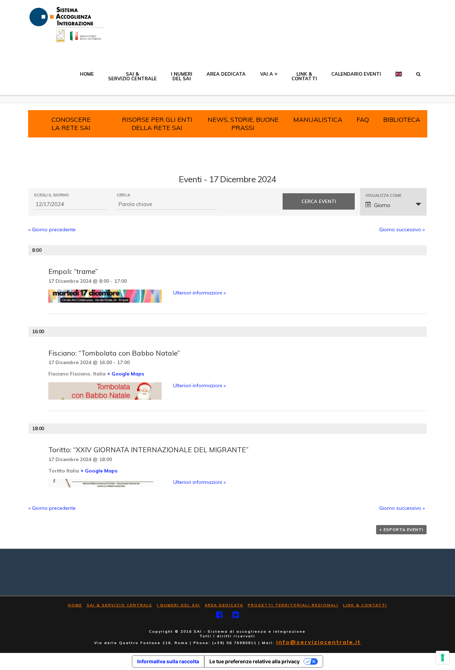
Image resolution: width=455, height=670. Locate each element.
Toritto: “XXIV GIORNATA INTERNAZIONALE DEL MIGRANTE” (148, 449)
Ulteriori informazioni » (199, 293)
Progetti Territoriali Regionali (293, 605)
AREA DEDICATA (224, 605)
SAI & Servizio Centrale (119, 605)
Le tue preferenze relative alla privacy (254, 661)
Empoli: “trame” (73, 271)
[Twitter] (235, 614)
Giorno (382, 205)
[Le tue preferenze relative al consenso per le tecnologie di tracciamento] (442, 657)
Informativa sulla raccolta (168, 661)
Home (75, 605)
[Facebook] (219, 614)
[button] (418, 70)
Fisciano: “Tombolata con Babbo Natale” (114, 352)
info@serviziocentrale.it (318, 641)
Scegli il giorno (51, 195)
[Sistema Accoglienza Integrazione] (66, 24)
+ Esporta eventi (401, 529)
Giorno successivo (402, 229)
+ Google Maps (125, 374)
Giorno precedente (52, 229)
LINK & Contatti (365, 605)
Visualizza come (383, 196)
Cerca (123, 195)
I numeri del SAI (178, 605)
